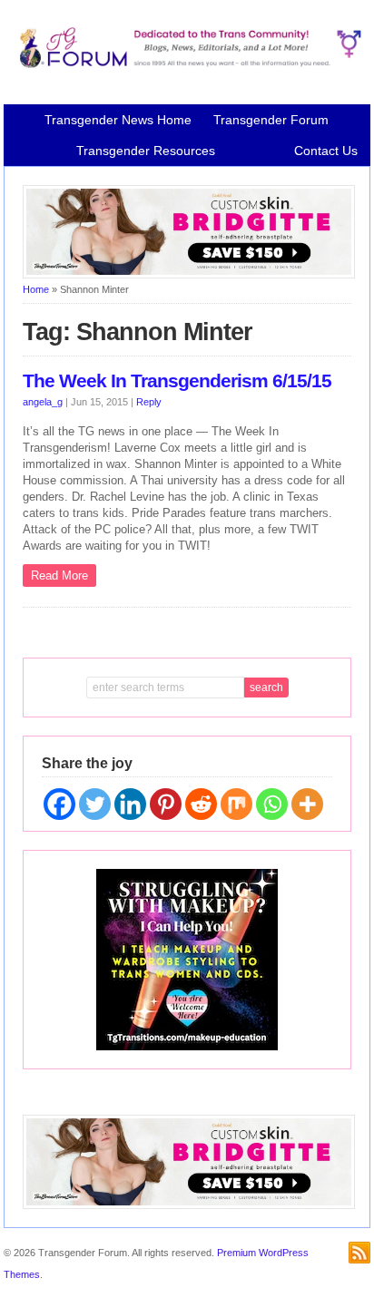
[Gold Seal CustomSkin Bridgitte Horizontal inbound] (189, 274)
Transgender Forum (271, 119)
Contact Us (326, 150)
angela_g (43, 401)
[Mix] (236, 804)
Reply (149, 401)
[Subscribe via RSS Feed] (359, 1252)
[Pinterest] (166, 804)
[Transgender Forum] (187, 64)
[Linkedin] (130, 804)
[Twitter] (95, 804)
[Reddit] (201, 804)
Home (36, 289)
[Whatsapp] (272, 804)
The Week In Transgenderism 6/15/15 (177, 381)
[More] (307, 804)
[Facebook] (59, 804)
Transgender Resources (145, 150)
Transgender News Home (118, 119)
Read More (59, 575)
